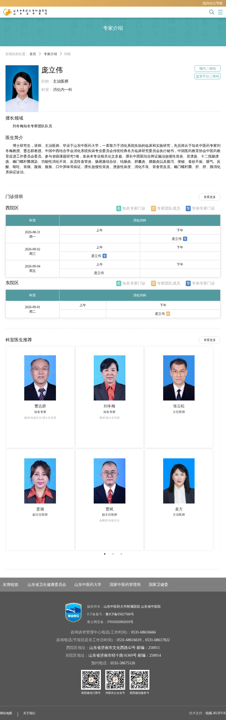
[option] (113, 448)
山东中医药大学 (87, 584)
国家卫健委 (158, 584)
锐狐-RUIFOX (216, 713)
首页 (32, 54)
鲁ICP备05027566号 (120, 614)
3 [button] (121, 554)
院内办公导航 (213, 3)
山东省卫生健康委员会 (47, 584)
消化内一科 (62, 90)
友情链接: (11, 584)
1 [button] (104, 554)
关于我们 (29, 713)
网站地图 (6, 713)
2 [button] (113, 554)
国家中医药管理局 (125, 584)
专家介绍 (50, 54)
